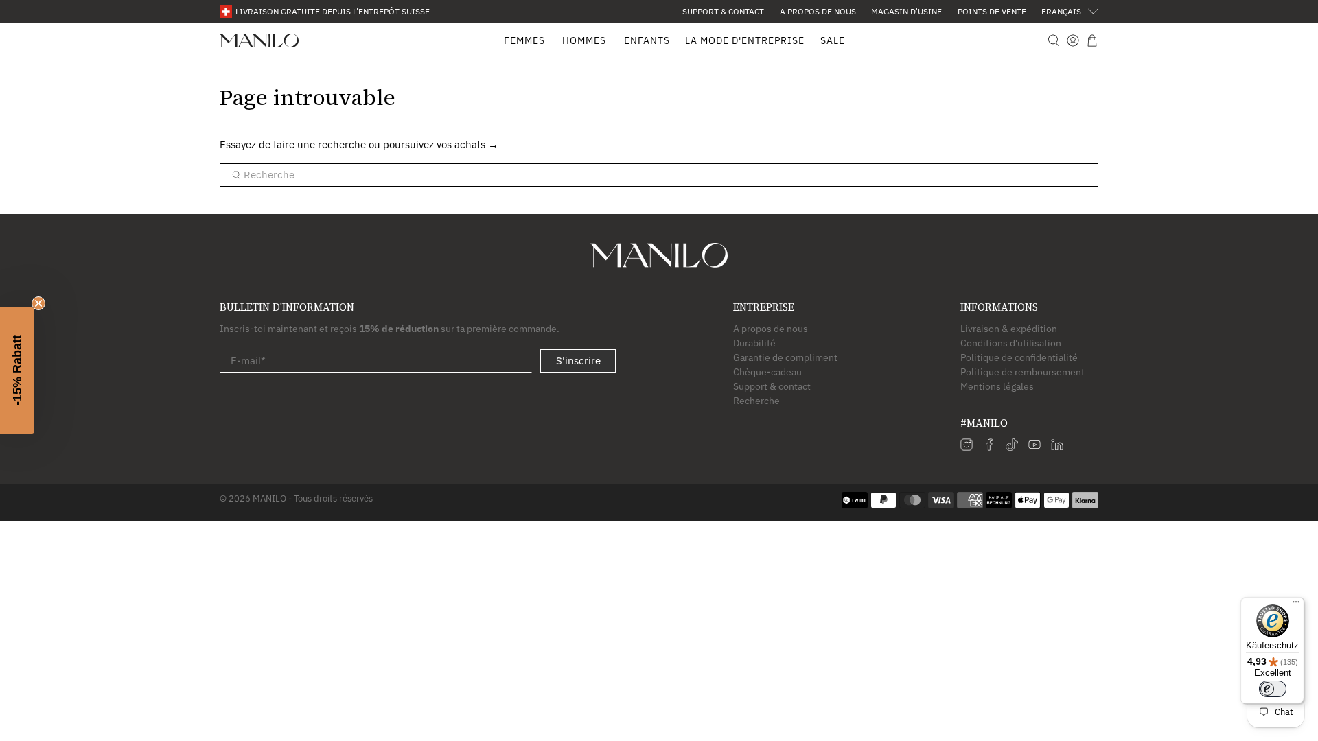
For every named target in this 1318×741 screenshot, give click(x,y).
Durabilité (754, 343)
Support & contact (723, 11)
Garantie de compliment (785, 357)
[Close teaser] (38, 303)
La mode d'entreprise (745, 40)
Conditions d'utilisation (1010, 343)
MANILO (269, 498)
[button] (17, 370)
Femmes (524, 40)
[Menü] (1296, 605)
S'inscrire (578, 360)
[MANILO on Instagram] (966, 447)
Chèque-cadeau (767, 372)
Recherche (756, 401)
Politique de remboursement (1022, 372)
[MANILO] (259, 41)
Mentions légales (997, 386)
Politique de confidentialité (1019, 357)
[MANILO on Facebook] (989, 447)
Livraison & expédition (1008, 328)
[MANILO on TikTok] (1012, 447)
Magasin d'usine (906, 11)
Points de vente (992, 11)
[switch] (1272, 689)
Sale (832, 40)
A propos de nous (818, 11)
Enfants (647, 40)
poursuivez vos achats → (440, 144)
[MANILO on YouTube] (1034, 447)
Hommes (584, 40)
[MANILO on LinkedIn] (1057, 447)
